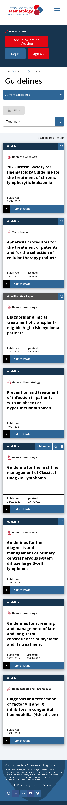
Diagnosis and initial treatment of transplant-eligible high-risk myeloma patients (33, 325)
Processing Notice (27, 785)
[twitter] (37, 793)
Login (15, 53)
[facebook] (15, 793)
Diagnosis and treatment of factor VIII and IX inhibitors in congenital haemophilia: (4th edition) (32, 706)
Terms (9, 785)
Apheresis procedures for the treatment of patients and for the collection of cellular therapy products (32, 250)
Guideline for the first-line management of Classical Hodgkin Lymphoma (32, 472)
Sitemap (47, 785)
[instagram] (8, 793)
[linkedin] (23, 793)
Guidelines (21, 71)
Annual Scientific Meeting (26, 42)
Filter (18, 111)
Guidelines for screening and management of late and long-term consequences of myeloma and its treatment (32, 634)
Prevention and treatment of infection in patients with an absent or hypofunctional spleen (32, 400)
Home (8, 71)
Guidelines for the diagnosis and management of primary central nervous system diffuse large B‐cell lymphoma (31, 555)
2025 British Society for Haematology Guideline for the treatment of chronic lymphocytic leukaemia (33, 174)
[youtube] (30, 793)
